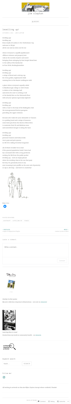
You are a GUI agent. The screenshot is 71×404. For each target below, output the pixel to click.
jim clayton (35, 13)
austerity (6, 220)
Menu (36, 22)
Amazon (44, 302)
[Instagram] (3, 377)
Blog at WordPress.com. (35, 400)
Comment (62, 260)
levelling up (17, 220)
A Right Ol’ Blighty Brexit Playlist (11, 230)
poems (12, 217)
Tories (26, 220)
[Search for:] (12, 363)
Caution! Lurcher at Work (62, 230)
